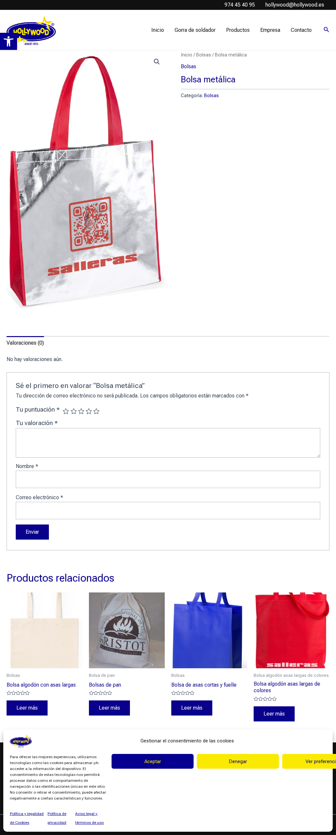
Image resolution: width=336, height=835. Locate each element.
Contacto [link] (301, 30)
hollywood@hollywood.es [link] (294, 5)
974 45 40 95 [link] (239, 5)
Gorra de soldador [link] (195, 30)
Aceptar (152, 761)
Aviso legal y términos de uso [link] (89, 817)
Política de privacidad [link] (57, 817)
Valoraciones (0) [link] (25, 343)
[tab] (25, 343)
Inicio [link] (157, 30)
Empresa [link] (270, 30)
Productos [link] (238, 30)
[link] (8, 41)
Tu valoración (37, 423)
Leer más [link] (27, 708)
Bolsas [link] (203, 55)
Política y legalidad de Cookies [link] (27, 817)
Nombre (27, 466)
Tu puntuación (38, 409)
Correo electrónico (39, 497)
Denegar (238, 761)
